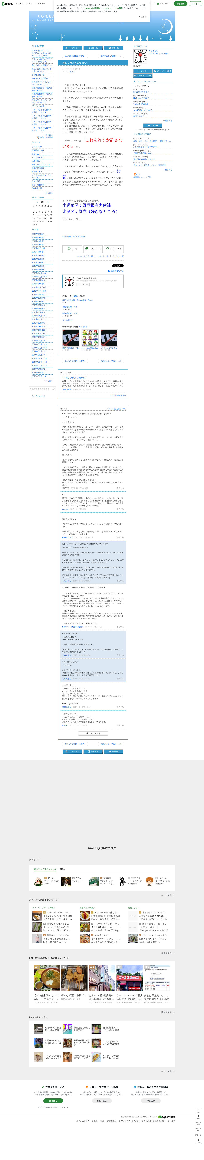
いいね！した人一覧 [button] (85, 256)
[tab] (45, 869)
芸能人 (62, 869)
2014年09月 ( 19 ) (39, 340)
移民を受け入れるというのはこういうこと (42, 101)
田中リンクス (67, 537)
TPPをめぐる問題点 (40, 78)
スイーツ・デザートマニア (44, 908)
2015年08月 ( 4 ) (39, 301)
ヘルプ (172, 1121)
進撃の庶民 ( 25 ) (38, 168)
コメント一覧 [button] (103, 256)
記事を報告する (117, 271)
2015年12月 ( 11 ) (39, 287)
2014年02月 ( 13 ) (39, 365)
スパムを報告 (84, 1121)
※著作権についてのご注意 (142, 177)
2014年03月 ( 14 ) (39, 362)
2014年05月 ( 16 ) (39, 355)
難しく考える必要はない (75, 62)
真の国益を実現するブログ (144, 159)
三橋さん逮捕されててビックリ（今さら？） (42, 60)
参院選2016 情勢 (69, 313)
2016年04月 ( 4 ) (39, 273)
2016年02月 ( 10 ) (39, 280)
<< (36, 202)
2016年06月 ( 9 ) (38, 266)
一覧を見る (167, 120)
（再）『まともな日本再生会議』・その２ (42, 123)
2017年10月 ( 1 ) (38, 241)
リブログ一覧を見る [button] (118, 395)
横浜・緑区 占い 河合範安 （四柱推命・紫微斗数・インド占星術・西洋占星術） (152, 141)
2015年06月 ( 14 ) (39, 309)
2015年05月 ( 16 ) (39, 312)
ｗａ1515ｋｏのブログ (142, 110)
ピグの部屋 (164, 54)
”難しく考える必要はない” (75, 378)
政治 (71, 72)
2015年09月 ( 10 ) (39, 298)
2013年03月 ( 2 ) (39, 376)
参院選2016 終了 (69, 307)
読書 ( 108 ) (36, 161)
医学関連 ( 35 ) (38, 150)
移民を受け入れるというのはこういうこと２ (42, 83)
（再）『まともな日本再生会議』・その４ (42, 111)
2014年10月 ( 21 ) (39, 337)
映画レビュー (134, 908)
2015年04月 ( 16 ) (39, 316)
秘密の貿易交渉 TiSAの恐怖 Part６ (42, 89)
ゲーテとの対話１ (39, 106)
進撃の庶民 (66, 389)
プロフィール (154, 54)
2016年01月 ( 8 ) (38, 284)
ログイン (195, 3)
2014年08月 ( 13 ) (39, 344)
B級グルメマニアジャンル (45, 869)
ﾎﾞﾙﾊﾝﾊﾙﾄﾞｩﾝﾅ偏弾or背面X (72, 627)
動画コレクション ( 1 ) (41, 164)
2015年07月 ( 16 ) (39, 305)
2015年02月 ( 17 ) (39, 323)
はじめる (53, 1101)
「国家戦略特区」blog (142, 153)
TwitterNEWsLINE (140, 104)
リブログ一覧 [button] (118, 256)
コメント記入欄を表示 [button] (116, 409)
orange (65, 509)
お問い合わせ (99, 1121)
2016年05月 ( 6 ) (38, 269)
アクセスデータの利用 (130, 1121)
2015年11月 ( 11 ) (39, 291)
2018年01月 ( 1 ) (38, 237)
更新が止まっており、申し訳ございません (42, 70)
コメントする (94, 733)
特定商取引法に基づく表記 (154, 1121)
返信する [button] (120, 488)
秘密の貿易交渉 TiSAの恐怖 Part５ (42, 95)
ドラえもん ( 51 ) (38, 157)
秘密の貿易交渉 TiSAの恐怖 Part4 (77, 300)
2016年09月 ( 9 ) (38, 255)
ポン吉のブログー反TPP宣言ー (145, 147)
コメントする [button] (95, 249)
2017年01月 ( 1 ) (38, 244)
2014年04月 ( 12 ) (39, 358)
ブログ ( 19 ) (37, 147)
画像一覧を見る (46, 137)
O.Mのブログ (138, 116)
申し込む (151, 1101)
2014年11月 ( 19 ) (39, 333)
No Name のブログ (141, 98)
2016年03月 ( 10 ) (39, 277)
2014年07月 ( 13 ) (39, 348)
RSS (138, 174)
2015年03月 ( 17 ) (39, 319)
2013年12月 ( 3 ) (38, 372)
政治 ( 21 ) (36, 181)
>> (48, 202)
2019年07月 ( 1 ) (38, 234)
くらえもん (66, 581)
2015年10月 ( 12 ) (39, 294)
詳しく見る (102, 1101)
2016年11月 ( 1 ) (38, 248)
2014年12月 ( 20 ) (39, 330)
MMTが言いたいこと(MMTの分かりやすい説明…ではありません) (41, 53)
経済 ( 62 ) (36, 154)
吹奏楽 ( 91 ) (37, 171)
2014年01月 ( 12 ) (39, 369)
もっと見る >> (67, 320)
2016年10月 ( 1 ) (38, 252)
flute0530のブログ (141, 92)
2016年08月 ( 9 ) (38, 259)
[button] (198, 1129)
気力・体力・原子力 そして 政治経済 (149, 165)
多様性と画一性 (38, 75)
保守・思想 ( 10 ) (38, 185)
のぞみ (65, 725)
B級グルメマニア (87, 908)
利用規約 (112, 1121)
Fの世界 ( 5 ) (37, 188)
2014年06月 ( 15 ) (39, 351)
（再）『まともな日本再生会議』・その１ (42, 129)
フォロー (84, 284)
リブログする (115, 249)
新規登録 (180, 3)
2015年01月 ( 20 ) (39, 326)
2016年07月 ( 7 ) (38, 262)
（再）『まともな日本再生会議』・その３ (42, 117)
